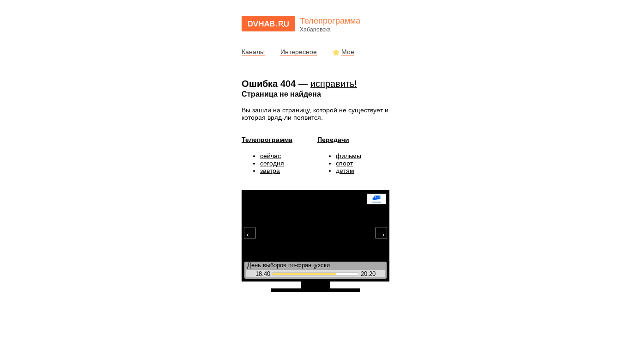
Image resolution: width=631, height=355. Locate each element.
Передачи (333, 139)
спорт (344, 163)
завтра (270, 170)
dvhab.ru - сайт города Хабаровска (268, 23)
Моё (347, 51)
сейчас (270, 155)
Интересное (298, 51)
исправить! (333, 84)
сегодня (272, 163)
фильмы (348, 155)
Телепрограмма (267, 139)
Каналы (253, 51)
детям (345, 170)
